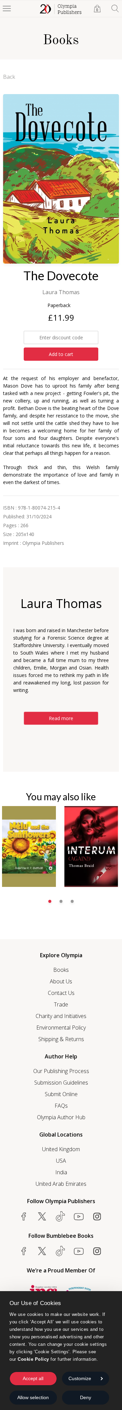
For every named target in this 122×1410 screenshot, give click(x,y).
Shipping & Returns (61, 1039)
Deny (85, 1397)
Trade (61, 1004)
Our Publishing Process (61, 1071)
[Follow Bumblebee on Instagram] (97, 1251)
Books (61, 970)
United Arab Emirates (61, 1184)
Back (9, 77)
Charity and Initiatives (61, 1016)
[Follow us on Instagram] (97, 1216)
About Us (61, 981)
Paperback (58, 305)
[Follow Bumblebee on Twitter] (42, 1251)
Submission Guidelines (61, 1082)
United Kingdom (61, 1149)
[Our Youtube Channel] (78, 1216)
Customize (79, 1378)
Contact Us (61, 993)
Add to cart (61, 354)
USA (61, 1160)
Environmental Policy (61, 1027)
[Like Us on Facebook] (24, 1216)
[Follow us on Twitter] (42, 1216)
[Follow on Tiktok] (60, 1251)
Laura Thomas (61, 292)
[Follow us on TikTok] (60, 1216)
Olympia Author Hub (61, 1117)
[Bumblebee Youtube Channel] (78, 1251)
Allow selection (33, 1397)
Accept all (33, 1378)
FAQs (61, 1105)
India (61, 1172)
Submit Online (61, 1094)
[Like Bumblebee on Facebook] (24, 1251)
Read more (61, 718)
